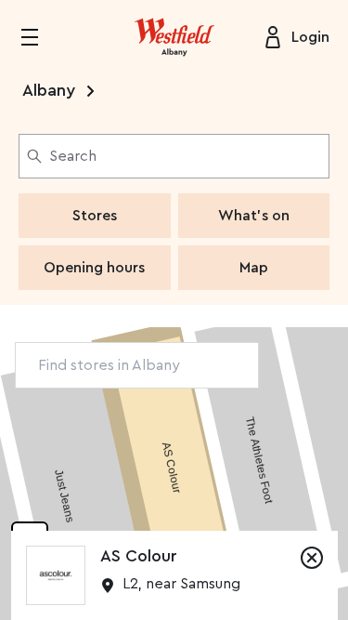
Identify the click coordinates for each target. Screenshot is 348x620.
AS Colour (138, 555)
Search (73, 156)
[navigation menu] (41, 37)
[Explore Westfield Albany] (174, 37)
